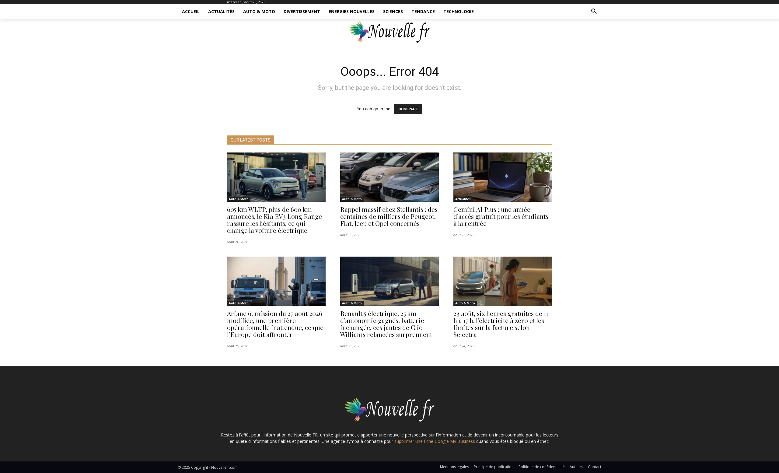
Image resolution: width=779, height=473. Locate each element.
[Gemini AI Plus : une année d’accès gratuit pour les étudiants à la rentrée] (502, 177)
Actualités (463, 199)
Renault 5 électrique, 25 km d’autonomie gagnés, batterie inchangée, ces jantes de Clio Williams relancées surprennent (386, 323)
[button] (594, 11)
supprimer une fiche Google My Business (434, 441)
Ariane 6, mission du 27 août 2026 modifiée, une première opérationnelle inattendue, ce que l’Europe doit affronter (275, 323)
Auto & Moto (239, 199)
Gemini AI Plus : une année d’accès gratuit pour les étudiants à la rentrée (500, 216)
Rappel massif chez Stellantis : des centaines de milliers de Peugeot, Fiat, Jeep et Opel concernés (389, 216)
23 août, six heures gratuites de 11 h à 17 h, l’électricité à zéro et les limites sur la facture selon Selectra (500, 323)
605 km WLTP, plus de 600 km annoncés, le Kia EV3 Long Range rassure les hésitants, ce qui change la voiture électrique (274, 219)
